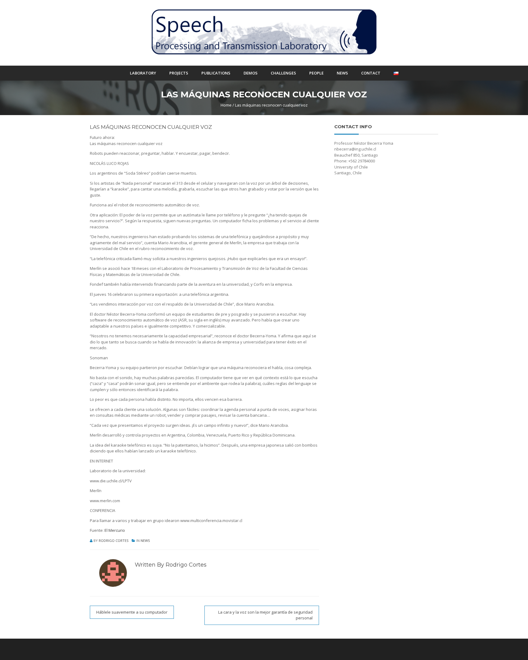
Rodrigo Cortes (113, 540)
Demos (251, 73)
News (342, 73)
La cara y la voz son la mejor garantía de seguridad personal (265, 615)
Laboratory (143, 73)
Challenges (283, 73)
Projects (178, 73)
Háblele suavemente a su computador (131, 612)
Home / (227, 105)
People (316, 73)
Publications (215, 73)
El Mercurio (115, 530)
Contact (370, 73)
